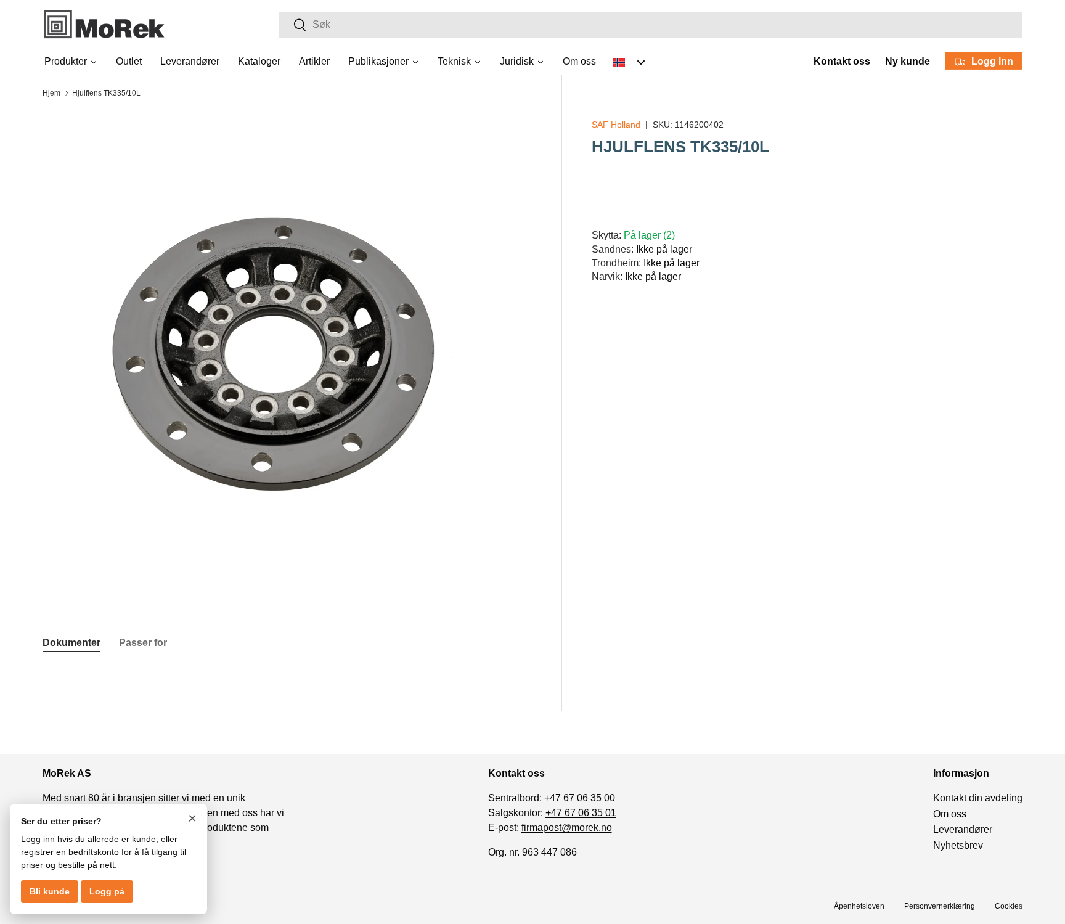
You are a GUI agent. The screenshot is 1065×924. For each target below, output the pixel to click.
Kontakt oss (842, 61)
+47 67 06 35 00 (579, 798)
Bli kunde (50, 891)
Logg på (106, 891)
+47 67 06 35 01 (580, 812)
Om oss (949, 814)
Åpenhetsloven (859, 906)
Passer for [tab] (143, 642)
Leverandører (962, 829)
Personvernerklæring (939, 906)
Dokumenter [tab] (71, 642)
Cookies (1008, 906)
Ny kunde (907, 61)
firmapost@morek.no (566, 827)
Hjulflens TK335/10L (106, 93)
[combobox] (650, 25)
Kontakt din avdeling (977, 798)
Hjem (51, 93)
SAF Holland (616, 124)
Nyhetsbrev (958, 845)
